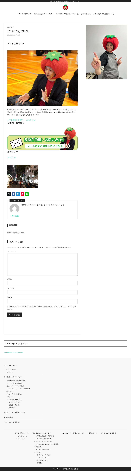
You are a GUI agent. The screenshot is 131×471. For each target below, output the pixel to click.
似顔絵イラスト (14, 405)
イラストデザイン (15, 402)
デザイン (10, 397)
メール (10, 288)
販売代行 (10, 391)
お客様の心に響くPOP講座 (16, 380)
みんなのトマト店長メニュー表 (14, 412)
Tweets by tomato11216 (13, 352)
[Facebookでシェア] (13, 194)
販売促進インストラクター (13, 377)
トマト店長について (11, 366)
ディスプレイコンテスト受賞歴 (19, 389)
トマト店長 (14, 216)
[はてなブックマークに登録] (18, 194)
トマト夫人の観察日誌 (11, 422)
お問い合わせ (8, 417)
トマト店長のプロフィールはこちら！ (22, 120)
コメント (11, 251)
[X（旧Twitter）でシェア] (9, 194)
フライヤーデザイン (15, 399)
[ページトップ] (126, 466)
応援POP (12, 408)
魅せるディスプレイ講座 (15, 386)
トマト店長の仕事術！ (14, 394)
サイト (9, 297)
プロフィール (11, 369)
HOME (11, 27)
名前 (9, 279)
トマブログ (11, 157)
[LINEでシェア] (27, 194)
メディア (10, 372)
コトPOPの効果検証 (16, 383)
